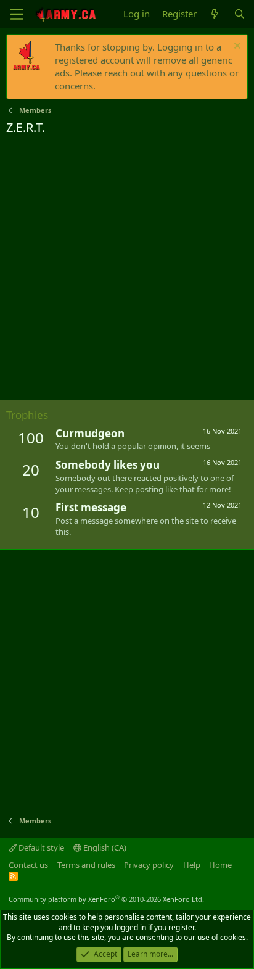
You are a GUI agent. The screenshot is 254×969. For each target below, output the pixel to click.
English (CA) (103, 847)
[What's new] (215, 13)
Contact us (28, 864)
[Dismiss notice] (236, 47)
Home (220, 864)
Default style (40, 847)
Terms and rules (86, 864)
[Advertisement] (127, 269)
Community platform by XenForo (106, 899)
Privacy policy (149, 864)
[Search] (239, 13)
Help (191, 864)
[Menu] (16, 14)
